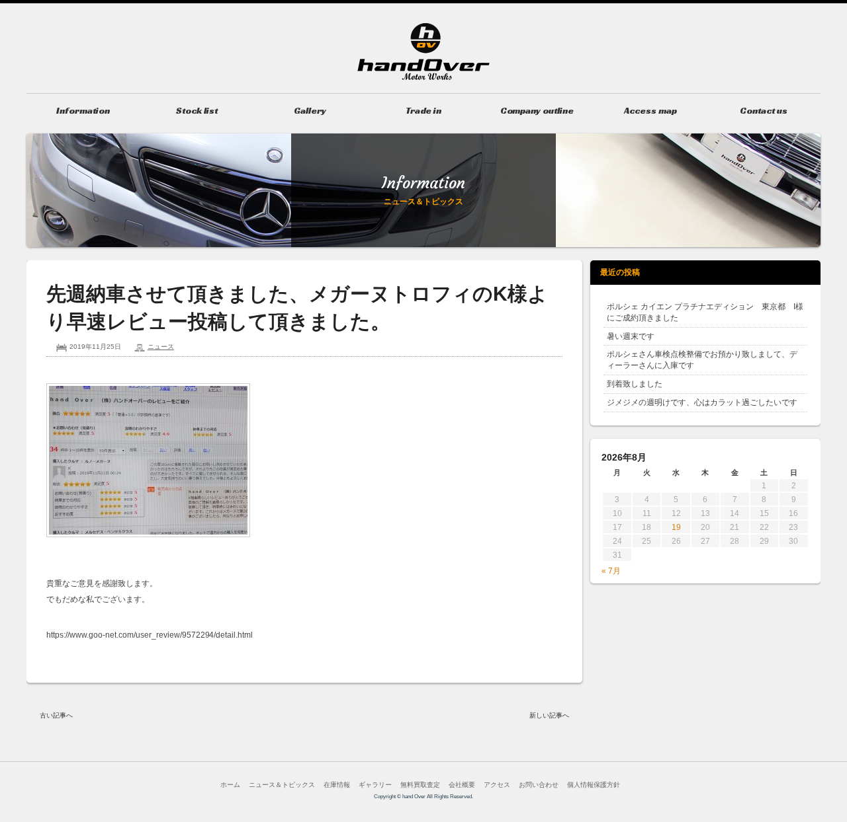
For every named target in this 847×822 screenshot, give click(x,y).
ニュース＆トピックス (282, 784)
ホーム (230, 784)
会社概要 (462, 784)
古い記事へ (56, 715)
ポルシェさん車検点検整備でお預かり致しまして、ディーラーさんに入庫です (702, 360)
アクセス (497, 784)
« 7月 (611, 571)
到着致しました (634, 384)
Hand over (423, 51)
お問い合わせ (538, 784)
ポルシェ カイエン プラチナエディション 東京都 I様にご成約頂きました (705, 312)
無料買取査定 (420, 784)
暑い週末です (630, 336)
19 (676, 527)
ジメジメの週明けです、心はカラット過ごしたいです (702, 402)
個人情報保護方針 (593, 784)
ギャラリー (375, 784)
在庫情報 (337, 784)
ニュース (161, 346)
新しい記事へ (549, 715)
